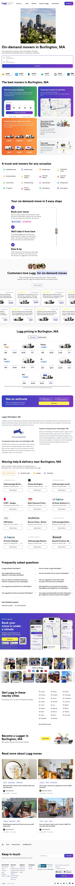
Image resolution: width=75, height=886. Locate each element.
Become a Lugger (6, 876)
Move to (7, 61)
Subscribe (68, 855)
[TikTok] (37, 671)
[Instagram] (29, 671)
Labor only (13, 879)
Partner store (42, 337)
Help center (22, 866)
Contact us (22, 870)
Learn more (45, 738)
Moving (12, 866)
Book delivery (13, 490)
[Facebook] (33, 671)
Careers (30, 868)
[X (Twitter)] (41, 671)
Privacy (9, 883)
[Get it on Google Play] (67, 872)
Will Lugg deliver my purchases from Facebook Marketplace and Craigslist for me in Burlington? (53, 587)
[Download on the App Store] (58, 872)
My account (22, 868)
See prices (37, 66)
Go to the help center (20, 605)
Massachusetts (16, 844)
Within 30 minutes (20, 112)
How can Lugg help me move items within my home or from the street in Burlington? (51, 580)
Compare (4, 870)
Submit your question (7, 605)
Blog (3, 872)
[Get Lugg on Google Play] (14, 643)
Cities (27, 3)
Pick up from (8, 56)
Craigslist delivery (15, 870)
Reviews (30, 866)
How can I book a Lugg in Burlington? (50, 568)
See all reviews (38, 285)
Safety (21, 872)
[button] (22, 298)
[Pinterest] (63, 883)
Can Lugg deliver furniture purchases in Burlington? (17, 593)
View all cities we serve (45, 724)
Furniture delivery (15, 868)
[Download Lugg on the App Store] (5, 643)
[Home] (3, 844)
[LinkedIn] (69, 883)
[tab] (9, 473)
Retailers (34, 3)
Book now (68, 3)
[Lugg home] (4, 3)
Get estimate (55, 3)
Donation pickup (14, 875)
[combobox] (37, 57)
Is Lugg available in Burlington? (11, 568)
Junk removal (14, 877)
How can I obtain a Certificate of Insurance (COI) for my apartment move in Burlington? (15, 580)
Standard (33, 337)
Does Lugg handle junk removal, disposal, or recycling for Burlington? (13, 574)
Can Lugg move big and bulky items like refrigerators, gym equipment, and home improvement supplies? (55, 594)
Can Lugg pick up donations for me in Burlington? (16, 586)
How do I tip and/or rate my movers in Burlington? (54, 573)
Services (18, 3)
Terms (12, 883)
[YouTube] (46, 671)
